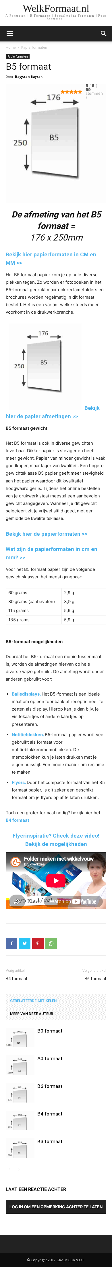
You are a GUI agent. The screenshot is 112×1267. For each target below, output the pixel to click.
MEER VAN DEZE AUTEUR (31, 1014)
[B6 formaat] (20, 1093)
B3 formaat (49, 1141)
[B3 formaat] (20, 1148)
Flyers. (19, 782)
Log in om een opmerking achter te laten (56, 1206)
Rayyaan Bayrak (29, 76)
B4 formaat (17, 820)
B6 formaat (95, 978)
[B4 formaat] (20, 1120)
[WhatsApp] (51, 943)
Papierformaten (34, 47)
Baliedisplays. (26, 694)
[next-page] (18, 1169)
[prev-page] (9, 1169)
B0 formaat (49, 1031)
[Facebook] (11, 943)
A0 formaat (49, 1058)
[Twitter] (24, 943)
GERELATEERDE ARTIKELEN (33, 1001)
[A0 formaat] (20, 1065)
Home (11, 47)
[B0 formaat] (20, 1038)
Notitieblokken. (28, 734)
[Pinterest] (38, 943)
